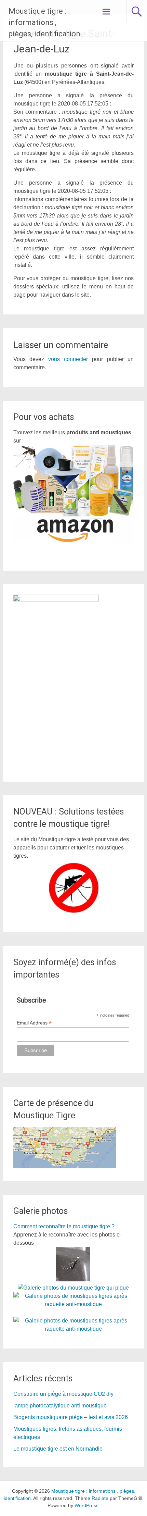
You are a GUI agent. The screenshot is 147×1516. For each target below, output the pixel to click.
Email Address (34, 1023)
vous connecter (68, 359)
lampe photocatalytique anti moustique (60, 1405)
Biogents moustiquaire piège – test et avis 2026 (70, 1417)
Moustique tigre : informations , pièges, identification (44, 22)
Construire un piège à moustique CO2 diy (63, 1394)
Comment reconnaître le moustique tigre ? (64, 1226)
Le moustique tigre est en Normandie (58, 1449)
